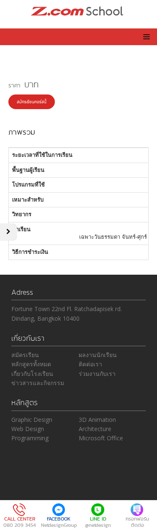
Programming (30, 438)
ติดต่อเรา (90, 364)
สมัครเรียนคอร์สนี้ (31, 101)
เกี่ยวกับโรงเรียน (32, 374)
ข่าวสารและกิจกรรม (37, 383)
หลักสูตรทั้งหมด (31, 364)
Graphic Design (31, 420)
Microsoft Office (101, 438)
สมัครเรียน (25, 355)
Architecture (95, 429)
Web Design (27, 429)
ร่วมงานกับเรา (97, 374)
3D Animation (97, 420)
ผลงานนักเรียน (98, 355)
